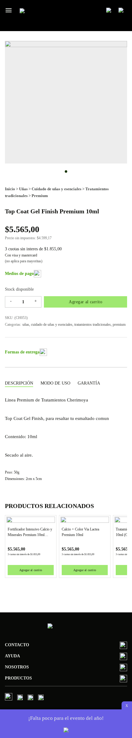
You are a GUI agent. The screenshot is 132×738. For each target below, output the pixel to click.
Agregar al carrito (85, 302)
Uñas (23, 189)
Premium (40, 195)
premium (119, 324)
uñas (25, 324)
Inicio (10, 189)
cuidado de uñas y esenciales (51, 324)
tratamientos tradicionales (92, 324)
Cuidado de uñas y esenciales (56, 189)
